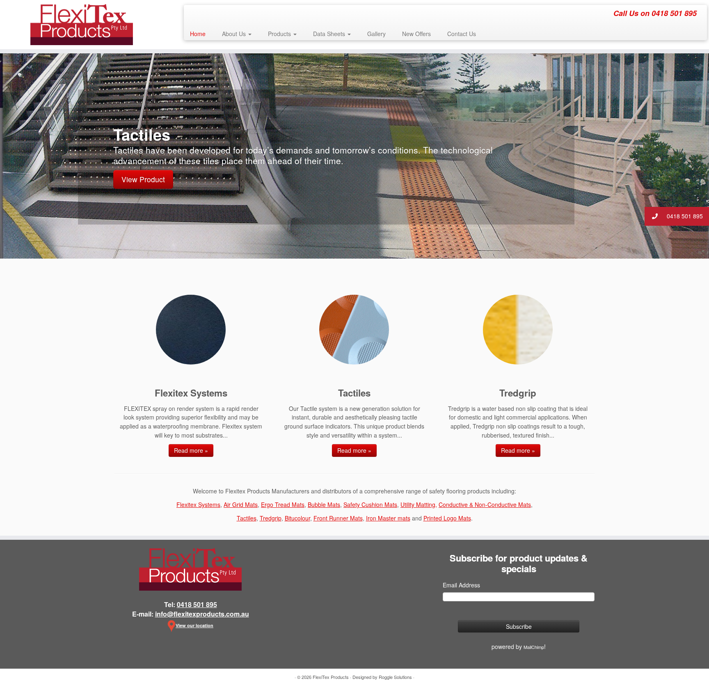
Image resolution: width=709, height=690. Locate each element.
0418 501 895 (684, 216)
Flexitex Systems (198, 504)
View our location (194, 625)
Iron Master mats (388, 518)
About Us (234, 34)
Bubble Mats (324, 504)
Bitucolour (297, 518)
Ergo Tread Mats (282, 504)
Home (198, 34)
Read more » (191, 450)
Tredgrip (270, 518)
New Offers (416, 34)
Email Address (461, 585)
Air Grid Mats (241, 504)
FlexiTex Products (331, 677)
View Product (143, 179)
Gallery (376, 34)
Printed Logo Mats (447, 518)
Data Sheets (330, 34)
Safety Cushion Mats (370, 504)
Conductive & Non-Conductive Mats (485, 504)
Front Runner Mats (338, 518)
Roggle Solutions (395, 677)
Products (280, 34)
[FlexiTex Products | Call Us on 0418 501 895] (82, 24)
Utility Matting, (418, 504)
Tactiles (246, 518)
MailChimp (534, 647)
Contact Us (461, 34)
